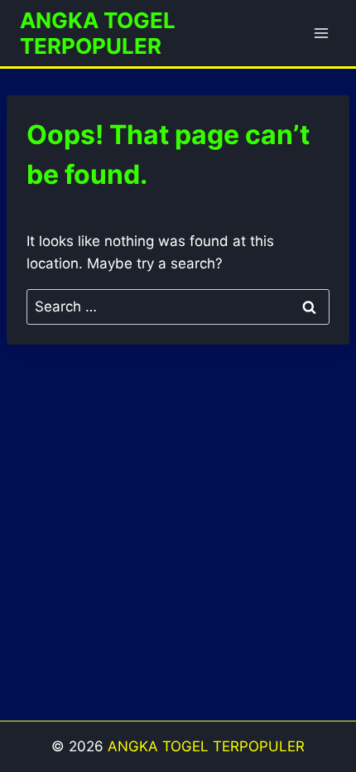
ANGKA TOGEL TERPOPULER (206, 746)
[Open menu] (320, 33)
